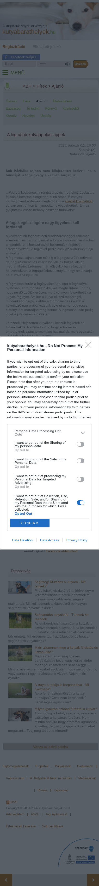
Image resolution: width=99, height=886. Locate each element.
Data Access (49, 540)
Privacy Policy (76, 540)
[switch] (80, 444)
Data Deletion (22, 540)
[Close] (89, 346)
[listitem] (49, 432)
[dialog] (49, 443)
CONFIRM (30, 523)
